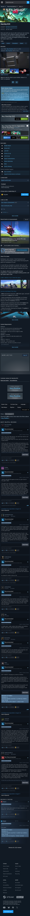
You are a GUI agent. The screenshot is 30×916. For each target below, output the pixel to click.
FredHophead (8, 557)
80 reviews (7, 469)
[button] (3, 6)
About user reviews (5, 380)
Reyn (6, 662)
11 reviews (12, 588)
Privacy (4, 882)
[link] (15, 137)
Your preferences (13, 380)
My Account (18, 890)
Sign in (2, 77)
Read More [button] (25, 454)
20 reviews (13, 639)
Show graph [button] (24, 409)
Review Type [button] (4, 404)
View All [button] (26, 219)
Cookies (5, 890)
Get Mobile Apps (8, 911)
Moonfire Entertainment (11, 26)
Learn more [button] (25, 194)
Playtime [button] (12, 407)
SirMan (6, 467)
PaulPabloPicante (9, 514)
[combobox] (16, 2)
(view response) (5, 510)
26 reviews (7, 426)
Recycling (17, 873)
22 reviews (7, 664)
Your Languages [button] (8, 414)
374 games (7, 639)
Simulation (15, 43)
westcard (7, 718)
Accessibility (6, 885)
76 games (6, 588)
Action (8, 43)
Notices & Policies (7, 887)
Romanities (7, 637)
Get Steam (17, 882)
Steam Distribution (7, 873)
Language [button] (23, 404)
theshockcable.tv (9, 752)
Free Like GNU (8, 424)
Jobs (16, 868)
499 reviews (13, 754)
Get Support (18, 887)
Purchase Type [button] (14, 404)
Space (21, 43)
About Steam (6, 866)
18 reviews (13, 516)
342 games (7, 516)
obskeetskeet (8, 587)
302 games (7, 754)
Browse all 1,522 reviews (15, 847)
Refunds (5, 892)
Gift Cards (5, 876)
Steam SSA (5, 868)
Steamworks (6, 871)
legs (6, 614)
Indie (3, 43)
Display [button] (19, 407)
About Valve (18, 866)
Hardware (17, 871)
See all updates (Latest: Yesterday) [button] (11, 245)
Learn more (11, 99)
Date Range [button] (4, 407)
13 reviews (7, 558)
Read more (25, 111)
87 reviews (7, 615)
